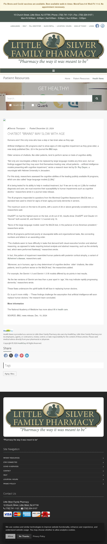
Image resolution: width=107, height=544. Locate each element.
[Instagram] (102, 26)
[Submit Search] (97, 98)
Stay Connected (10, 462)
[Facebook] (97, 26)
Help (24, 26)
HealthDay (22, 343)
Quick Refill (49, 26)
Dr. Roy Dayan (81, 167)
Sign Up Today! (80, 26)
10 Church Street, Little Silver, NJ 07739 (32, 14)
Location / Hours (64, 26)
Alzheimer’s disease (16, 258)
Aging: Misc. (10, 373)
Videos (39, 105)
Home (67, 78)
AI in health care (60, 309)
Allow (10, 536)
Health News (19, 105)
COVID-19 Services (10, 466)
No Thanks (24, 536)
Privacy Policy (9, 483)
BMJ (51, 149)
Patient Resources (81, 78)
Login (91, 26)
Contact (7, 471)
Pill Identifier (35, 26)
